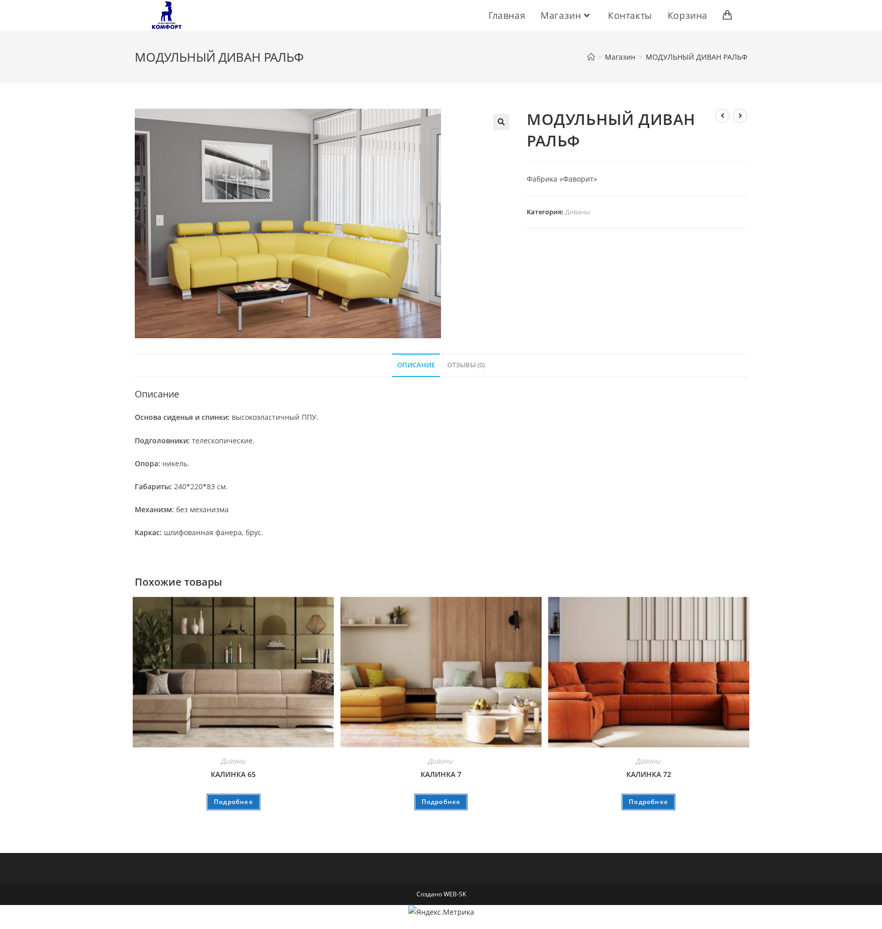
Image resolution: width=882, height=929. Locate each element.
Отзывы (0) (466, 365)
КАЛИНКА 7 (441, 774)
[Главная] (591, 57)
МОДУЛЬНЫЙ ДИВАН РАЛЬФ (696, 57)
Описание (416, 365)
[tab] (416, 365)
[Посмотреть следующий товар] (740, 116)
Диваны (577, 211)
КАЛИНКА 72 (648, 774)
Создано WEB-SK (441, 894)
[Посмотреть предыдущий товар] (722, 116)
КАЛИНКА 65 (233, 774)
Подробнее (233, 801)
